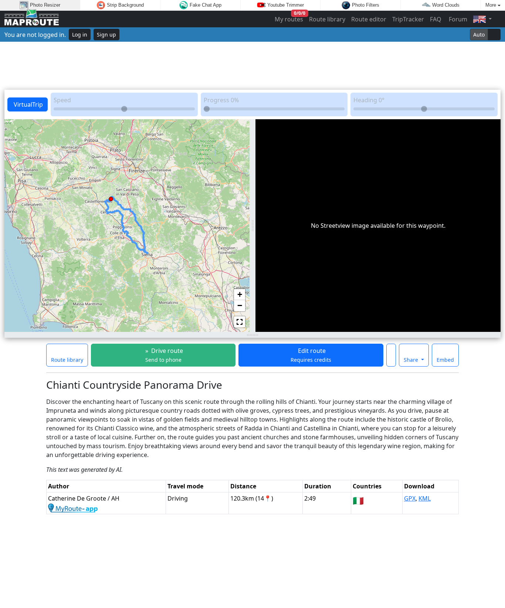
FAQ (435, 19)
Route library (327, 19)
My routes (289, 17)
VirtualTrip (27, 104)
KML (424, 498)
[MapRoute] (31, 19)
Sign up (106, 34)
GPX (410, 498)
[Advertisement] (252, 65)
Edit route (311, 355)
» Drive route (163, 355)
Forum (457, 19)
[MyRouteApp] (73, 507)
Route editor (368, 19)
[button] (110, 197)
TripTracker (408, 19)
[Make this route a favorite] (391, 355)
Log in (79, 34)
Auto (479, 34)
